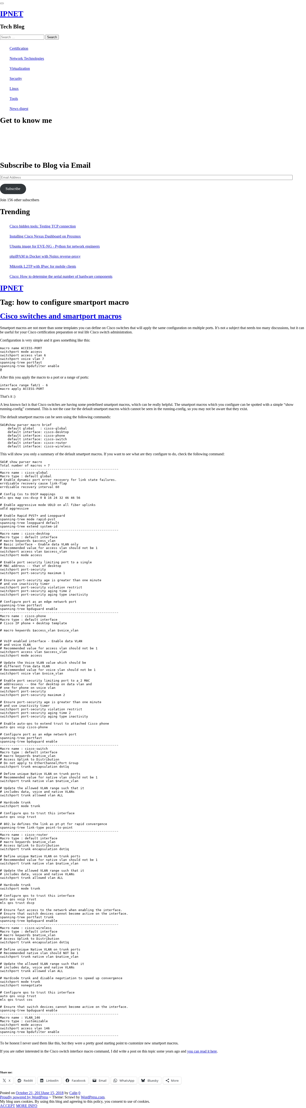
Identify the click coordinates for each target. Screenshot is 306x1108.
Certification (19, 48)
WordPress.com (92, 1097)
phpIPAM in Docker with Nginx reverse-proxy (45, 256)
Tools (14, 99)
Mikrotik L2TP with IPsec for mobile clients (43, 266)
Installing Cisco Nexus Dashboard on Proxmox (45, 236)
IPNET (11, 13)
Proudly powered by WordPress (24, 1097)
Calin (73, 1093)
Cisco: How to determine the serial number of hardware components (61, 276)
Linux (14, 89)
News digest (19, 109)
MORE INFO (26, 1106)
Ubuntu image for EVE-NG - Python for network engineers (55, 246)
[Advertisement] (56, 1063)
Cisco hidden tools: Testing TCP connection (43, 226)
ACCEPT (7, 1106)
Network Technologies (27, 58)
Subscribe (12, 189)
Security (16, 78)
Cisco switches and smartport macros (60, 316)
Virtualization (20, 68)
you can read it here (202, 1051)
